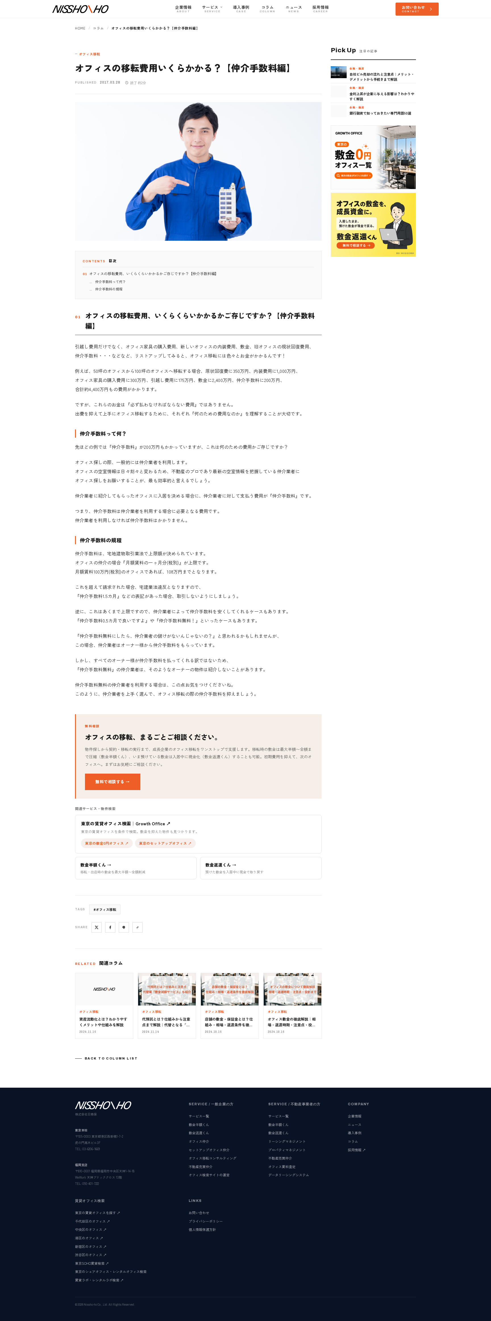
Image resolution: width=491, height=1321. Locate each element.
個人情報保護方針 (202, 1229)
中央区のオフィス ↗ (91, 1229)
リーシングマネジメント (287, 1141)
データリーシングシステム (288, 1174)
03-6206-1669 (91, 1148)
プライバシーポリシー (206, 1221)
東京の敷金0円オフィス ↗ (107, 843)
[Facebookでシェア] (110, 927)
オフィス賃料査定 (282, 1166)
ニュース (354, 1124)
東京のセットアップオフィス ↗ (165, 843)
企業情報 (354, 1116)
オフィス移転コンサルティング (212, 1158)
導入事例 (354, 1132)
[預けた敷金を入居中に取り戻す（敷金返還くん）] (373, 225)
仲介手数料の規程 (108, 288)
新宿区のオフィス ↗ (91, 1246)
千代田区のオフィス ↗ (92, 1221)
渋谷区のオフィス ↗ (91, 1254)
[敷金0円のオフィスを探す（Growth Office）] (373, 157)
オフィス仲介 (199, 1141)
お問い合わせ (199, 1212)
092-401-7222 (90, 1183)
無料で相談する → (112, 781)
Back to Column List (111, 1058)
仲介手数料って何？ (110, 281)
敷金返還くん (199, 1132)
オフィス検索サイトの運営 (209, 1174)
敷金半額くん (199, 1124)
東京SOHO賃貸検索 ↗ (92, 1263)
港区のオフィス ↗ (89, 1237)
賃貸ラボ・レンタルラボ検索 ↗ (99, 1280)
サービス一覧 (199, 1116)
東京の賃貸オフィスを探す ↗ (97, 1212)
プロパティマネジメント (287, 1149)
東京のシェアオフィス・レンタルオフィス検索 (111, 1271)
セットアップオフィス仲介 (209, 1149)
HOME (80, 28)
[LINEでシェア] (124, 927)
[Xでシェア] (96, 927)
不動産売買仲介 (201, 1166)
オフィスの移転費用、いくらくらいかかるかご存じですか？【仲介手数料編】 (154, 273)
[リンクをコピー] (137, 927)
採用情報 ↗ (357, 1149)
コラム (98, 28)
